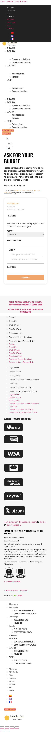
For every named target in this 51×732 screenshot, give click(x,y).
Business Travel (17, 87)
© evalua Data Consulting (12, 582)
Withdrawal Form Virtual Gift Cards (23, 392)
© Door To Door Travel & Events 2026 (15, 590)
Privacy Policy (14, 376)
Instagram (11, 216)
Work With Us (14, 325)
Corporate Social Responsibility (21, 341)
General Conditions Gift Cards (21, 388)
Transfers (15, 76)
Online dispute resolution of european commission (25, 310)
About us (10, 8)
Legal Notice (14, 368)
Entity (10, 231)
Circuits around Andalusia (21, 62)
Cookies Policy (15, 372)
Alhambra (11, 48)
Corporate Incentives (19, 91)
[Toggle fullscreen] (7, 727)
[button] (17, 418)
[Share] (12, 727)
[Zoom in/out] (2, 727)
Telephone (11, 267)
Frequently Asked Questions (20, 337)
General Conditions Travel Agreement (24, 380)
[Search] (9, 148)
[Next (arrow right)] (7, 731)
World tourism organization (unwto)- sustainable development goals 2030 (25, 303)
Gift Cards (11, 11)
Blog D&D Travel (15, 329)
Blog (9, 14)
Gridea (20, 595)
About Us (12, 321)
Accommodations (18, 73)
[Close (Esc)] (16, 727)
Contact (10, 17)
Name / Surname (14, 240)
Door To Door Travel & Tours (13, 1)
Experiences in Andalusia (21, 59)
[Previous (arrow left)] (2, 731)
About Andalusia (15, 333)
